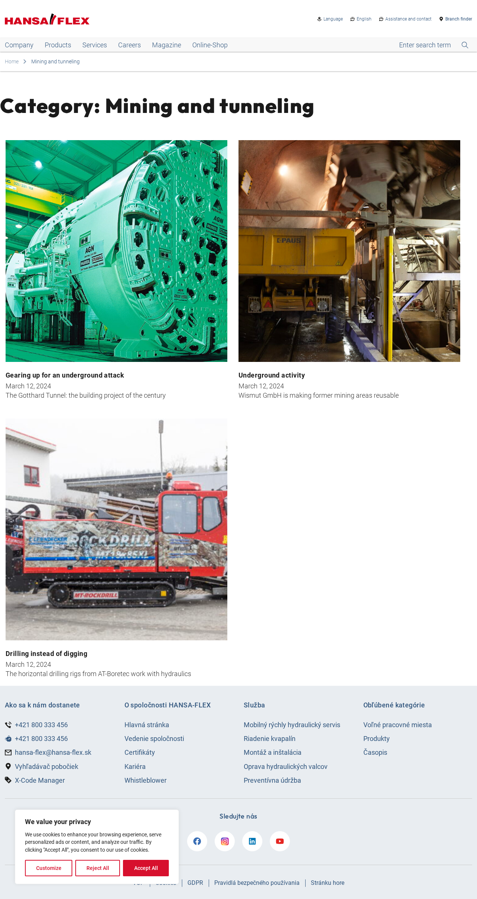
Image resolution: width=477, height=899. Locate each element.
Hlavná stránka (146, 725)
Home (12, 61)
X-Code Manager (40, 780)
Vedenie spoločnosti (154, 738)
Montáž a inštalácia (272, 752)
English (364, 19)
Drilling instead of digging (46, 653)
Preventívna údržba (272, 780)
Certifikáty (139, 752)
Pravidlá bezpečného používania (257, 882)
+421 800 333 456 (41, 725)
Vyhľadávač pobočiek (46, 766)
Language (333, 19)
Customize (48, 868)
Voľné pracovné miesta (397, 725)
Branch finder (458, 19)
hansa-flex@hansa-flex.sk (53, 752)
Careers (129, 45)
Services (94, 45)
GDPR (195, 882)
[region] (97, 847)
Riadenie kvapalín (270, 738)
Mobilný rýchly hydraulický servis (292, 725)
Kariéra (135, 766)
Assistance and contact (408, 19)
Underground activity (271, 375)
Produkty (376, 738)
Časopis (375, 752)
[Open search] (433, 45)
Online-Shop (210, 45)
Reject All (97, 868)
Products (58, 45)
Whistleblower (145, 780)
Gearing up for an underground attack (65, 375)
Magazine (166, 45)
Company (19, 45)
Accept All (146, 868)
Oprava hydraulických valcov (286, 766)
